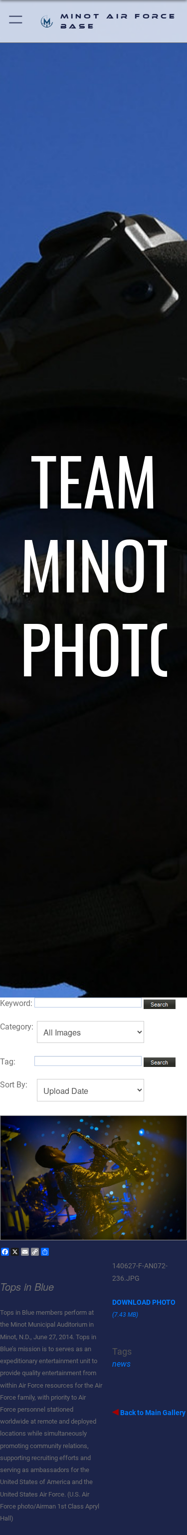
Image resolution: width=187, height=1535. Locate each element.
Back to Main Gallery (152, 1413)
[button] (16, 21)
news (121, 1364)
